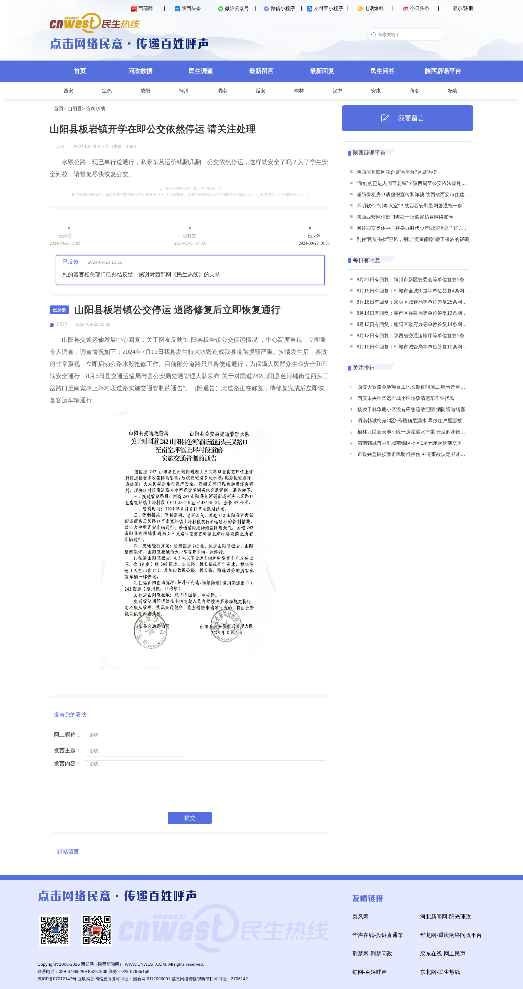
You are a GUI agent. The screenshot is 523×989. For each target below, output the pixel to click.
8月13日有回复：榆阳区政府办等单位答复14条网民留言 (417, 324)
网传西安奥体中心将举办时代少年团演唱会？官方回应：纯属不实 (427, 228)
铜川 (184, 90)
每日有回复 (366, 260)
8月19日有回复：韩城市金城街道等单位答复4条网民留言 (418, 290)
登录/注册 (463, 8)
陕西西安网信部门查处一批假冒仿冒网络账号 (405, 216)
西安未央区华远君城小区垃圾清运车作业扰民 (405, 398)
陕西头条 (191, 8)
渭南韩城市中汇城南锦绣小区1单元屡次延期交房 (409, 443)
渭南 (222, 90)
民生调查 (201, 71)
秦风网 (360, 917)
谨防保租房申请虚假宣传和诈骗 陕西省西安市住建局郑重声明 (422, 194)
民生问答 (382, 71)
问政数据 (140, 71)
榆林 (299, 90)
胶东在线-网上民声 (442, 954)
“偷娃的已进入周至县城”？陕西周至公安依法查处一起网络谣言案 (426, 183)
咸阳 (145, 90)
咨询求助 (95, 108)
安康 (376, 90)
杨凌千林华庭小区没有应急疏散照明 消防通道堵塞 (411, 409)
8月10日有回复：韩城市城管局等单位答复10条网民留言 (417, 346)
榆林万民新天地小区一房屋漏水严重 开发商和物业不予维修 (421, 431)
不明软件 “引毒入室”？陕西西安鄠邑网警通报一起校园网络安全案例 (429, 205)
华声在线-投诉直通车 (377, 935)
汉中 (337, 90)
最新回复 (322, 71)
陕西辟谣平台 (443, 71)
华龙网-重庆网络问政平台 (451, 935)
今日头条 (419, 8)
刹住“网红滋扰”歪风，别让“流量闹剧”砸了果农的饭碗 (413, 239)
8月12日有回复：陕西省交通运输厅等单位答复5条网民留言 (420, 335)
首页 (80, 71)
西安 (68, 90)
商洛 (414, 90)
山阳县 (74, 108)
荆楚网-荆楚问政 (372, 954)
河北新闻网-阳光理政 (445, 917)
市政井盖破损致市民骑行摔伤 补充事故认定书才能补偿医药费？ (425, 454)
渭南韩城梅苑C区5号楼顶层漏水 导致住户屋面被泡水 (414, 420)
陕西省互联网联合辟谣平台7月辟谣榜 (397, 172)
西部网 (145, 8)
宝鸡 (107, 90)
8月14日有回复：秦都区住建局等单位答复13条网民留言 (417, 313)
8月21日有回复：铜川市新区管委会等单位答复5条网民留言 (420, 279)
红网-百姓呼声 (369, 972)
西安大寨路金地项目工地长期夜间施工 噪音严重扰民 (413, 387)
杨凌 (453, 90)
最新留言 (261, 71)
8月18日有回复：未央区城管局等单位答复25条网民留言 (417, 302)
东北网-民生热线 (440, 972)
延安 (260, 90)
